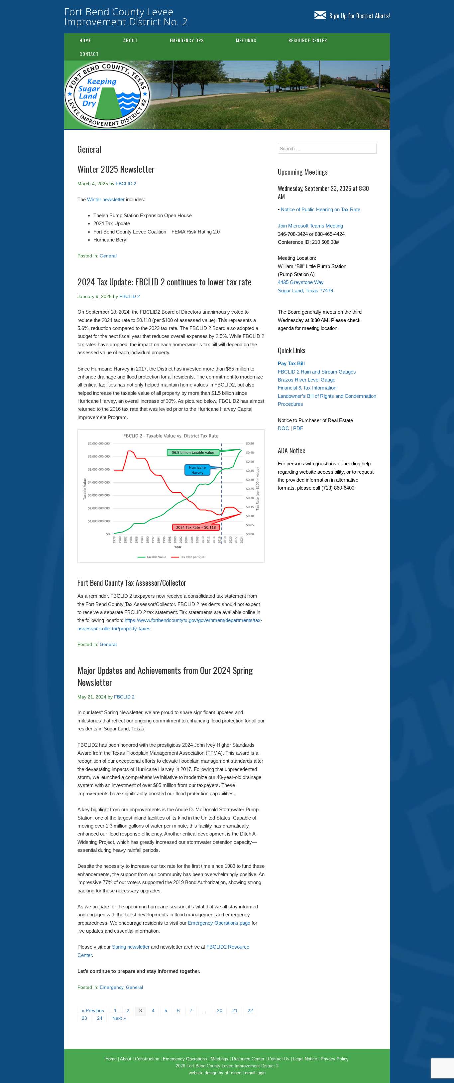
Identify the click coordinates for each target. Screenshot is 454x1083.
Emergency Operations (185, 1058)
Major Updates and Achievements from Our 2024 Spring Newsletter (165, 676)
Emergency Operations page (219, 923)
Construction (147, 1058)
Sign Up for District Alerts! (359, 15)
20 (219, 1010)
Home (85, 40)
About (130, 40)
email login (255, 1072)
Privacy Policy (335, 1058)
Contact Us (278, 1058)
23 (84, 1018)
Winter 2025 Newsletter (116, 168)
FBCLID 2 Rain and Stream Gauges (317, 372)
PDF (298, 428)
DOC (283, 428)
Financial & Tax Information (307, 387)
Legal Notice (305, 1058)
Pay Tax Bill (291, 363)
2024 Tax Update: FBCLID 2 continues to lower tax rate (164, 281)
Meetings (246, 40)
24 (99, 1018)
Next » (119, 1018)
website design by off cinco (215, 1072)
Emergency (111, 987)
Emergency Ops (187, 40)
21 (235, 1010)
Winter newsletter (106, 199)
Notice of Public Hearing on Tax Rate (320, 209)
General (108, 255)
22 (250, 1010)
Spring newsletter (131, 947)
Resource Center (307, 40)
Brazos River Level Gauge (306, 380)
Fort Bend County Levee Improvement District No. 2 (125, 16)
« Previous (93, 1010)
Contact (89, 53)
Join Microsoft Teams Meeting (310, 226)
